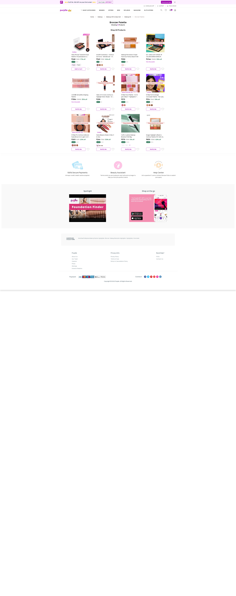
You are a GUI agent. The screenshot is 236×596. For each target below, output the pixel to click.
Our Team (75, 259)
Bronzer (107, 238)
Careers (74, 261)
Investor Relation (77, 268)
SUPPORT (161, 6)
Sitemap (74, 266)
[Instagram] (157, 277)
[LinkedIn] (160, 277)
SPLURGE (127, 10)
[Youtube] (154, 277)
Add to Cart (78, 69)
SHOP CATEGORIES (88, 10)
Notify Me (103, 69)
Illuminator (136, 238)
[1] (170, 10)
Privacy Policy (115, 256)
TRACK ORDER (172, 6)
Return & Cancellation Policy (119, 261)
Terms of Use (115, 259)
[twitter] (148, 277)
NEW (118, 10)
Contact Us (159, 259)
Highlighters (130, 238)
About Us (75, 256)
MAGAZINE (137, 10)
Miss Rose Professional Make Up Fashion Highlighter (91, 238)
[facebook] (145, 277)
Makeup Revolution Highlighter (118, 238)
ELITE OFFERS (148, 10)
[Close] (175, 2)
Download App (166, 2)
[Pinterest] (151, 277)
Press (73, 264)
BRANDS (102, 10)
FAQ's (157, 256)
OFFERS (110, 10)
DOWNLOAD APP (150, 6)
